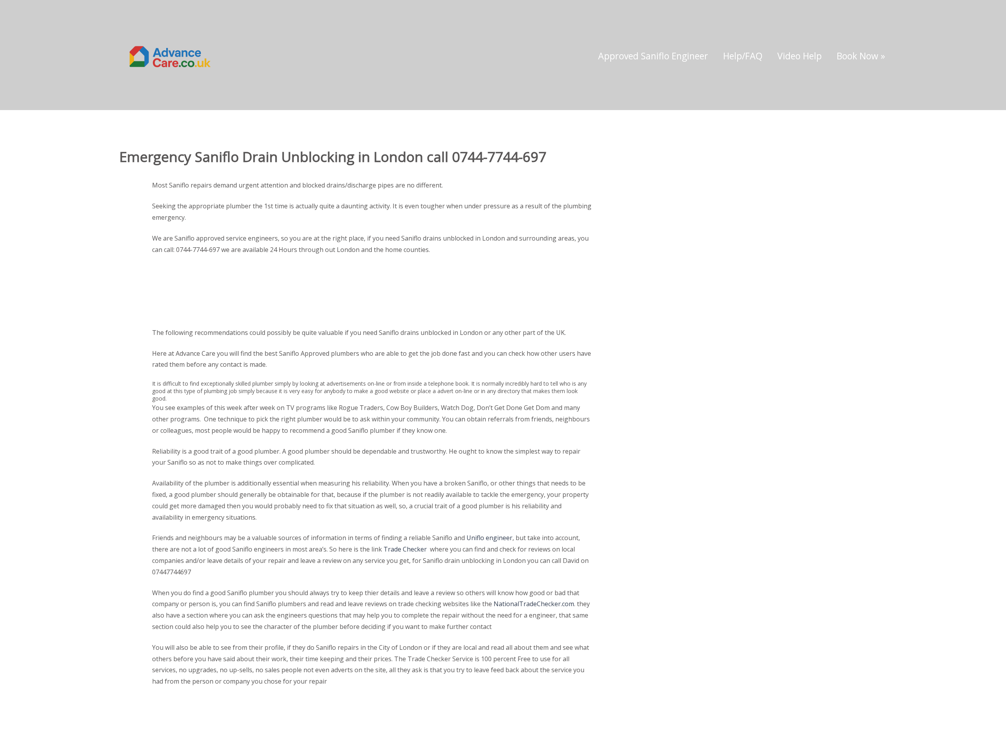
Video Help (799, 56)
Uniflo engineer (489, 537)
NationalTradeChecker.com (534, 603)
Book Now (861, 56)
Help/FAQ (742, 56)
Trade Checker (405, 549)
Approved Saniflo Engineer (653, 56)
